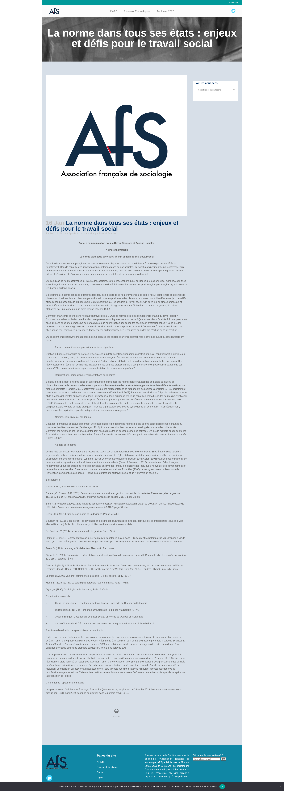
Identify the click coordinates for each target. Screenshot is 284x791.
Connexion (233, 2)
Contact (100, 772)
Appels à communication (82, 233)
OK (222, 786)
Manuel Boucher (107, 233)
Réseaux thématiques (107, 767)
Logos (100, 777)
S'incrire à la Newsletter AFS (208, 755)
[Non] (280, 786)
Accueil (100, 762)
